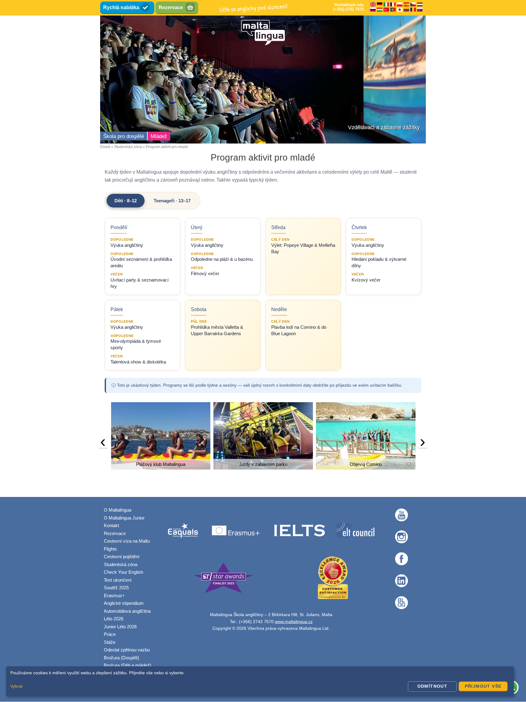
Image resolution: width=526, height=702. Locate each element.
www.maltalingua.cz (294, 621)
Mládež (159, 136)
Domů (105, 147)
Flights (110, 548)
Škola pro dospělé (123, 136)
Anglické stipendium (124, 603)
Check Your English (123, 572)
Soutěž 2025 (116, 587)
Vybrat (16, 686)
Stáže (109, 642)
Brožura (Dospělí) (121, 657)
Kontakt (111, 525)
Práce (110, 634)
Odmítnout (432, 686)
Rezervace (171, 7)
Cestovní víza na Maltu (127, 541)
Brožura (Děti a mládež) (127, 665)
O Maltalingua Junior (124, 517)
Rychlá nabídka (121, 7)
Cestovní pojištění (121, 556)
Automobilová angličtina (127, 611)
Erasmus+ (114, 595)
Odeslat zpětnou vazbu (127, 649)
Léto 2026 (113, 618)
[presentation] (103, 443)
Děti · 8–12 (125, 200)
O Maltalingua (117, 509)
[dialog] (260, 681)
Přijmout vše (483, 686)
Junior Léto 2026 (120, 626)
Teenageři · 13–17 (172, 200)
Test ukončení (118, 580)
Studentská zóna (128, 147)
